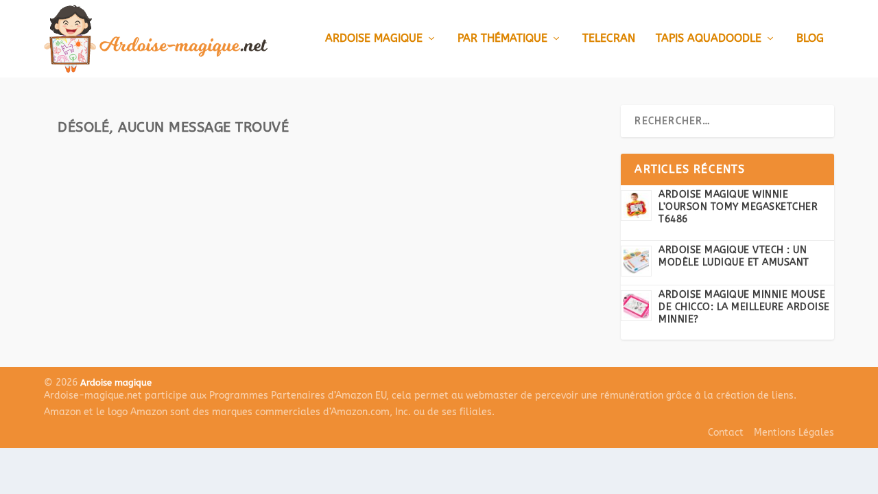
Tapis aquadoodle (708, 39)
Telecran (608, 39)
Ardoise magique (374, 39)
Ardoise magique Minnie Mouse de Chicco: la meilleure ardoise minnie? (744, 307)
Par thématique (502, 39)
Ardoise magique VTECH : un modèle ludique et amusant (733, 256)
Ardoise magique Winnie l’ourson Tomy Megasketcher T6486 (738, 207)
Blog (810, 39)
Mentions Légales (794, 432)
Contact (726, 432)
